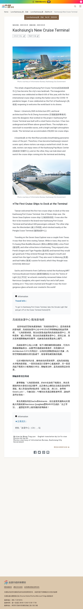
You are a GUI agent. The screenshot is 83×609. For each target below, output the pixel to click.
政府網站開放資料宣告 (31, 587)
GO (49, 2)
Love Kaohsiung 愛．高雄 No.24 (41, 12)
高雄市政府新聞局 (15, 582)
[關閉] (81, 2)
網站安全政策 (18, 587)
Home (6, 12)
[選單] (80, 6)
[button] (75, 6)
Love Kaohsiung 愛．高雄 (19, 12)
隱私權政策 (8, 587)
